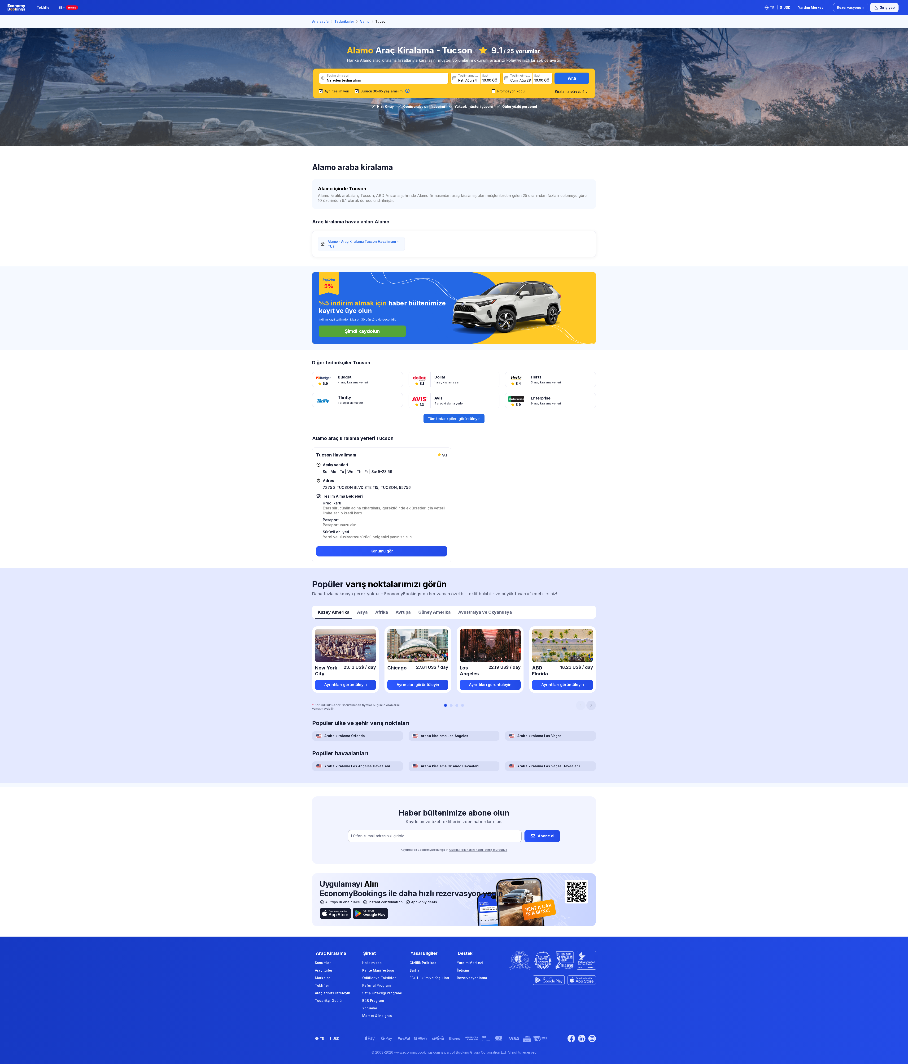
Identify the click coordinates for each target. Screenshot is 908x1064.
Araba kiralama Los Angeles (444, 736)
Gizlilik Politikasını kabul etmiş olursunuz (478, 849)
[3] (457, 705)
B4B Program (373, 1001)
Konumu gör (382, 551)
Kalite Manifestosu (378, 970)
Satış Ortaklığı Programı (382, 993)
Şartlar (415, 970)
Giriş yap (887, 7)
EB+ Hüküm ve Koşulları (429, 978)
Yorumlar (369, 1008)
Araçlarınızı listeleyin (332, 993)
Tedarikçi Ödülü (328, 1001)
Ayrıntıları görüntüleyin (345, 684)
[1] (445, 705)
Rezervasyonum (850, 7)
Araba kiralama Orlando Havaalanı (450, 766)
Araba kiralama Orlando (344, 736)
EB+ (67, 7)
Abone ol (546, 836)
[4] (462, 705)
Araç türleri (324, 970)
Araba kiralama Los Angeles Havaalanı (357, 766)
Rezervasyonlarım (472, 978)
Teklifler (44, 7)
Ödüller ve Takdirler (379, 978)
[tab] (333, 613)
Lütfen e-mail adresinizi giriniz (377, 836)
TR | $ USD (780, 7)
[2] (451, 705)
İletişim (463, 970)
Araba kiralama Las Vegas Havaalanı (548, 766)
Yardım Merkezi (811, 7)
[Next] (591, 705)
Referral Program (376, 985)
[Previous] (580, 705)
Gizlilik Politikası (423, 963)
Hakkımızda (372, 963)
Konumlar (323, 963)
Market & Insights (377, 1016)
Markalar (322, 978)
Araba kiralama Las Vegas (539, 736)
